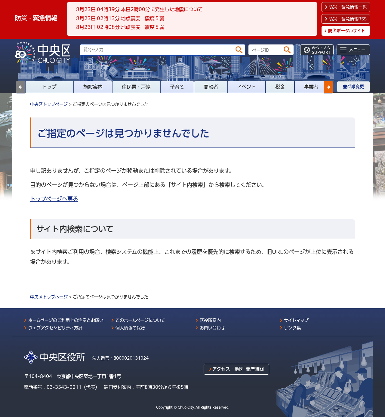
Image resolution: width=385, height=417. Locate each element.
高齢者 (211, 86)
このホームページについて (140, 320)
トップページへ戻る (54, 199)
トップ (49, 86)
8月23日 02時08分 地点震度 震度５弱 (120, 27)
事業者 (311, 86)
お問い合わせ (212, 328)
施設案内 (93, 86)
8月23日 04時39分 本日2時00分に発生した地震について (139, 9)
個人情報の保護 (130, 328)
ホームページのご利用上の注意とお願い (65, 320)
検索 (239, 49)
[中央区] (45, 52)
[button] (328, 87)
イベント (246, 86)
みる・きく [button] (321, 49)
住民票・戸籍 (136, 86)
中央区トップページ (49, 104)
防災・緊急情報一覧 (348, 7)
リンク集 (292, 328)
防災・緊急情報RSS (348, 19)
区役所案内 (210, 320)
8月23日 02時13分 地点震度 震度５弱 (120, 18)
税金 (280, 86)
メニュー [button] (357, 50)
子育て (177, 86)
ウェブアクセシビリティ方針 (55, 328)
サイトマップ (296, 320)
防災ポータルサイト (346, 31)
